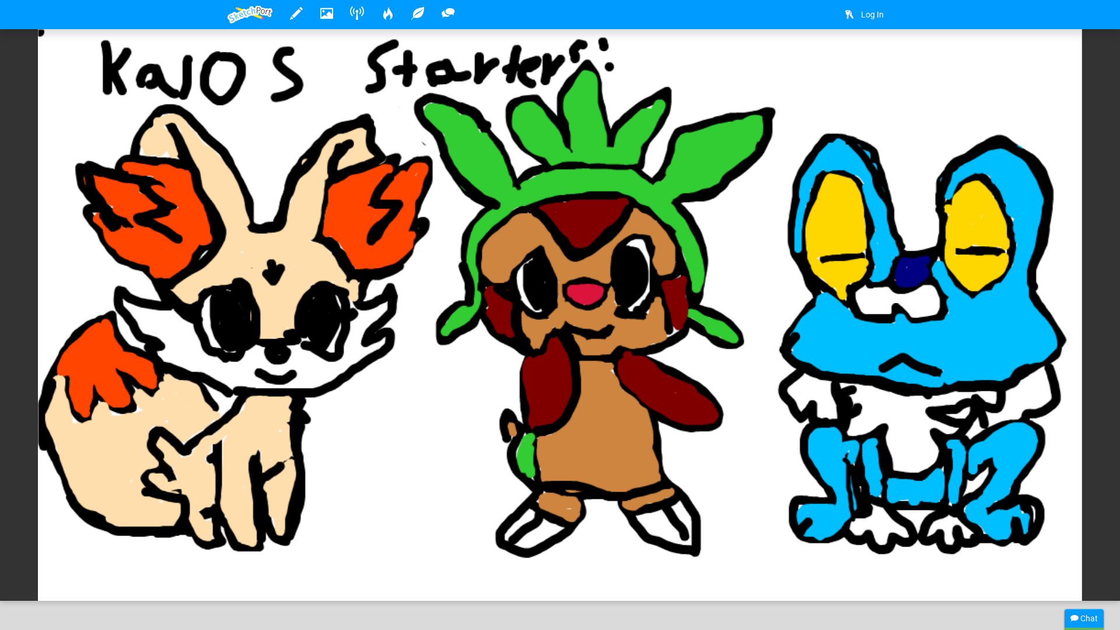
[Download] (847, 56)
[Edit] (816, 56)
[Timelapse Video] (878, 56)
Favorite (321, 579)
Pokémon (367, 556)
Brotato (278, 556)
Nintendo (470, 556)
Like (251, 579)
